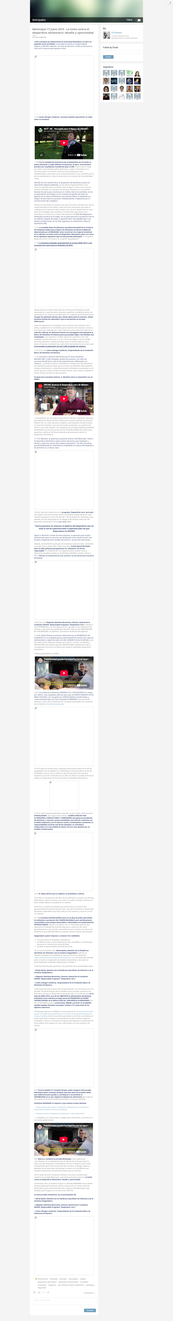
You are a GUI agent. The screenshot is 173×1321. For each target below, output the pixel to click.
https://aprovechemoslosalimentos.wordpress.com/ (55, 957)
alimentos (54, 1279)
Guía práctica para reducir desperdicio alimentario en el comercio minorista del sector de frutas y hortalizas (61, 1108)
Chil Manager (116, 33)
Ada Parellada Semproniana (52, 704)
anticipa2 (63, 1279)
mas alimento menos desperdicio (71, 1285)
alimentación (43, 1279)
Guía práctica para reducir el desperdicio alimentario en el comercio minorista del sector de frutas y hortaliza (63, 1013)
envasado (84, 1282)
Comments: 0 (89, 1293)
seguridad (42, 1288)
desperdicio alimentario (47, 1282)
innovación (42, 1285)
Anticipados (39, 19)
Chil (33, 35)
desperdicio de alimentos (68, 1282)
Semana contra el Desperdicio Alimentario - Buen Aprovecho (60, 1113)
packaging (90, 1285)
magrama (52, 1285)
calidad (83, 1279)
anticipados (73, 1279)
